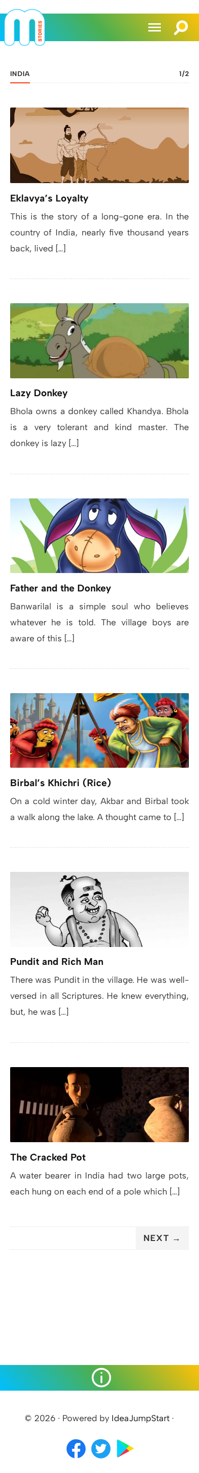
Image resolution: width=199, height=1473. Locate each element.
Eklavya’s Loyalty (49, 198)
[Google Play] (125, 1459)
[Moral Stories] (24, 43)
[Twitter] (101, 1459)
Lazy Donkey (39, 393)
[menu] (156, 27)
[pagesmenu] (99, 1378)
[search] (181, 23)
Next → (162, 1238)
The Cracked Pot (47, 1157)
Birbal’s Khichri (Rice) (60, 783)
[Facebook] (76, 1459)
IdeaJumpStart (141, 1418)
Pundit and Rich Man (56, 961)
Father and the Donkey (60, 588)
